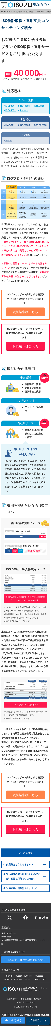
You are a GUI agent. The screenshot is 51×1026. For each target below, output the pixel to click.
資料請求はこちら (25, 311)
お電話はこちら (39, 1022)
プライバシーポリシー (25, 1002)
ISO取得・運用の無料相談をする (26, 960)
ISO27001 (39, 105)
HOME (7, 11)
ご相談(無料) (14, 1020)
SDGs (8, 140)
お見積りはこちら (25, 346)
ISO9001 (9, 105)
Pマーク (24, 110)
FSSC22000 (40, 125)
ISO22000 (25, 125)
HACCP (9, 125)
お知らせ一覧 (12, 998)
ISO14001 (25, 105)
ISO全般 (9, 975)
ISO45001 (10, 110)
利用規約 (37, 998)
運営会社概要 (26, 998)
